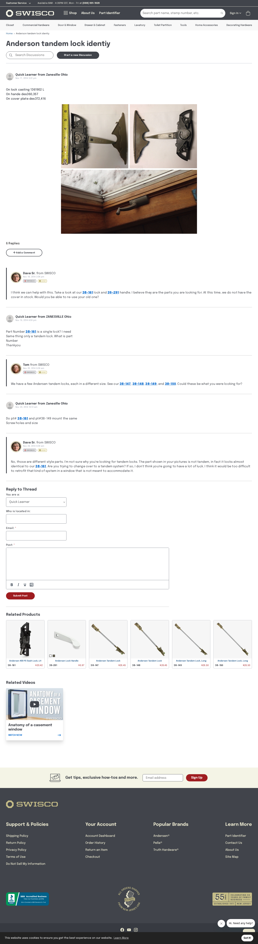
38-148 (138, 384)
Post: (9, 545)
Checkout (92, 857)
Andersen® (161, 836)
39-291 (113, 292)
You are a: (13, 494)
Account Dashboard (100, 836)
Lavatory (139, 25)
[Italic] (18, 584)
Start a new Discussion (78, 55)
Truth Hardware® (166, 850)
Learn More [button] (121, 938)
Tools (183, 25)
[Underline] (25, 584)
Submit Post (20, 596)
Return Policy (16, 843)
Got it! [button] (247, 938)
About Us (232, 850)
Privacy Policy (16, 850)
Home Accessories (206, 25)
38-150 (170, 384)
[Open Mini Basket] (249, 13)
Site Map (231, 857)
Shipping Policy (17, 836)
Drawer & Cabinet (95, 25)
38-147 (125, 384)
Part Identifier (235, 836)
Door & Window (67, 25)
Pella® (157, 843)
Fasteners (120, 25)
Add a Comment (25, 253)
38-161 (87, 292)
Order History (95, 843)
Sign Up (196, 777)
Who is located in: (18, 511)
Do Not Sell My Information (25, 864)
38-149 (151, 384)
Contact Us (233, 843)
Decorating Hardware (239, 25)
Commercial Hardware (36, 25)
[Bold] (11, 584)
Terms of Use (15, 857)
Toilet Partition (163, 25)
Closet (10, 25)
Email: (10, 528)
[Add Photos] (31, 584)
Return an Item (96, 850)
